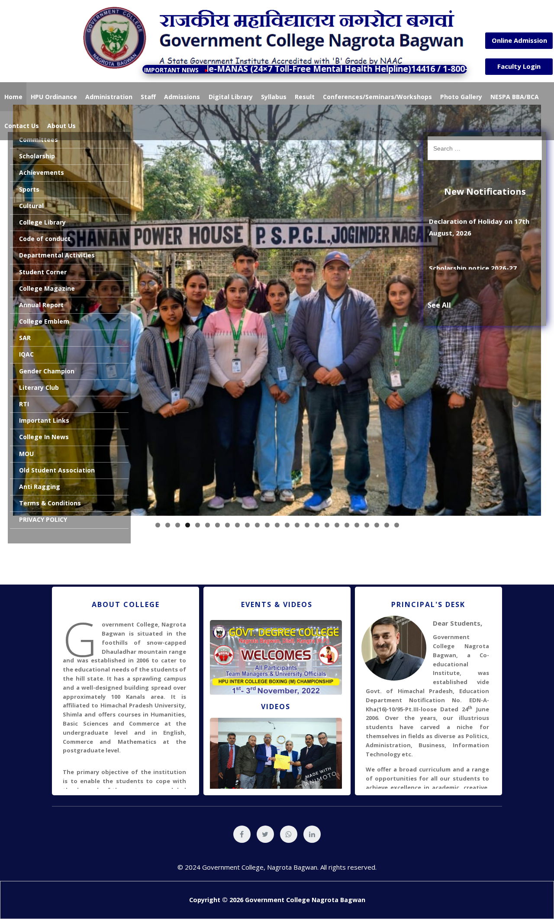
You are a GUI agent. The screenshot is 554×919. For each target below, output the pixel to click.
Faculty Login (519, 66)
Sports (29, 189)
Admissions (182, 97)
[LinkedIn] (312, 834)
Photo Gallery (461, 97)
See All (439, 305)
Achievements (41, 172)
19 (337, 525)
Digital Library (231, 97)
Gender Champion (46, 371)
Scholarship (37, 156)
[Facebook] (242, 834)
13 (277, 525)
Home (13, 97)
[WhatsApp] (288, 834)
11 (257, 525)
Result (305, 97)
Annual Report (41, 305)
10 (247, 525)
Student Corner (43, 272)
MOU (26, 454)
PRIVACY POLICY (43, 519)
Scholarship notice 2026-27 (473, 252)
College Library (42, 222)
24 (386, 525)
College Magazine (47, 288)
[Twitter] (265, 834)
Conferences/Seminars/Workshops (377, 97)
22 (366, 525)
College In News (44, 437)
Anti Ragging (39, 486)
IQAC (26, 354)
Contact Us (21, 126)
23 (376, 525)
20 (347, 525)
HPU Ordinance (54, 97)
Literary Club (39, 387)
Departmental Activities (57, 255)
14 (287, 525)
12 (267, 525)
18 (327, 525)
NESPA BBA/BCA (514, 97)
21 (356, 525)
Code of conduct (45, 239)
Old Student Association (57, 470)
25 (396, 525)
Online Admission (519, 40)
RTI (24, 404)
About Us (61, 126)
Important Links (44, 420)
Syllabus (274, 97)
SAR (25, 338)
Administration (108, 97)
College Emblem (44, 321)
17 (317, 525)
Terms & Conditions (50, 503)
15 (297, 525)
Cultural (31, 206)
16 (307, 525)
